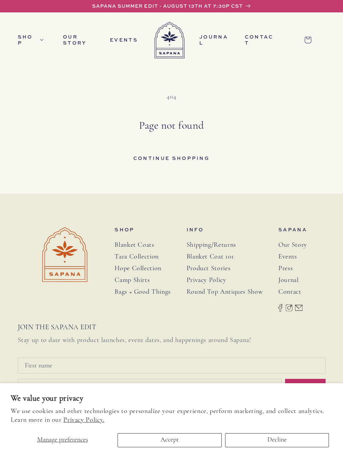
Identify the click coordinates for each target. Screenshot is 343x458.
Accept (169, 440)
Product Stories (208, 268)
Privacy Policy (206, 280)
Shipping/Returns (211, 245)
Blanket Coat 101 (210, 256)
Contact (289, 292)
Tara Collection (136, 256)
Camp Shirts (132, 280)
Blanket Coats (134, 245)
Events (287, 256)
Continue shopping (171, 158)
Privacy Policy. (83, 420)
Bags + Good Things (142, 292)
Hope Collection (138, 268)
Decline (277, 440)
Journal (288, 280)
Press (285, 268)
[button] (33, 40)
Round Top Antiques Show (225, 292)
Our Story (292, 245)
